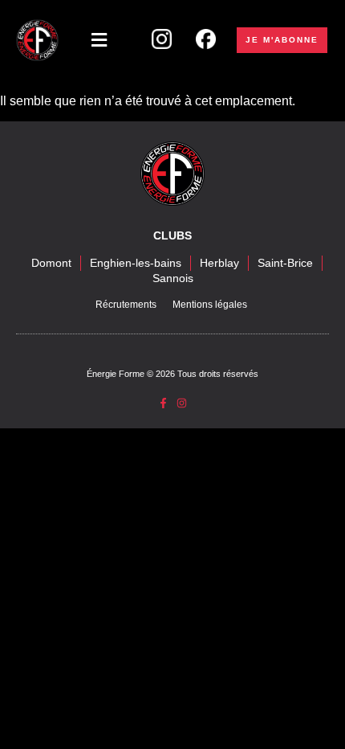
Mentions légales (209, 304)
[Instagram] (182, 403)
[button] (99, 40)
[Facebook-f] (163, 403)
